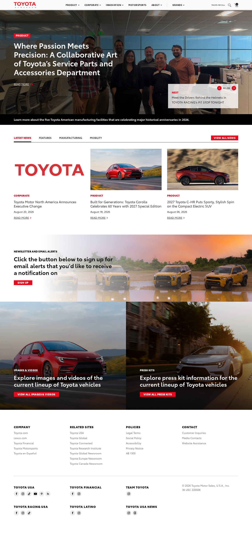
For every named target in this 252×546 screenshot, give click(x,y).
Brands (177, 4)
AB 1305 (131, 453)
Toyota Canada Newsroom (86, 463)
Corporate (91, 4)
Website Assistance (194, 443)
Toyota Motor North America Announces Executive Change (45, 203)
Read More (21, 84)
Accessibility (133, 443)
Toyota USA (77, 433)
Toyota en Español (25, 453)
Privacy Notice (134, 448)
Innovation (113, 4)
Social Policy (133, 438)
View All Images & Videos (36, 394)
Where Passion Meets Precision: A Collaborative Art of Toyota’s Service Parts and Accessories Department (65, 58)
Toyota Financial (24, 443)
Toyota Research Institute (85, 448)
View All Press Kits (158, 394)
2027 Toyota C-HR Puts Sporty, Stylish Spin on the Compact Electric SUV (200, 203)
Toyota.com (21, 433)
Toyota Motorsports (26, 448)
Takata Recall (218, 5)
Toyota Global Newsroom (85, 453)
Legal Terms (133, 433)
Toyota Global (78, 438)
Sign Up (23, 282)
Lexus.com (20, 438)
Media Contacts (191, 438)
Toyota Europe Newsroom (86, 458)
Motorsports (137, 4)
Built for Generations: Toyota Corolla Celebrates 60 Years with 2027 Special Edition (125, 203)
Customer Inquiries (194, 433)
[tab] (26, 137)
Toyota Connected (81, 443)
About (155, 4)
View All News (224, 138)
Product (71, 4)
